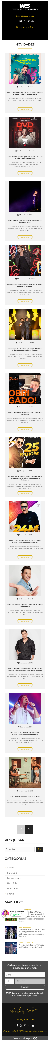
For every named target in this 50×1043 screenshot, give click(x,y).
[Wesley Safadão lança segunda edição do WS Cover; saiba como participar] (25, 261)
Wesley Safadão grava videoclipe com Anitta (25, 796)
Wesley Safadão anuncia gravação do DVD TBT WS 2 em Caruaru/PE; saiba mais (25, 157)
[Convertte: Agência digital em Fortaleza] (35, 1038)
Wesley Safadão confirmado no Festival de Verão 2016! (31, 946)
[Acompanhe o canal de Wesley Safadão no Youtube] (32, 21)
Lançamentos (14, 878)
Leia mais (25, 109)
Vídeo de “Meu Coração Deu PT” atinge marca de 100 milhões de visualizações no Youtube (31, 932)
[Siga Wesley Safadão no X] (24, 21)
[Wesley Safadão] (25, 7)
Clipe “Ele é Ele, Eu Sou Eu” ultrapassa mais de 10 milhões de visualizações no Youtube (25, 349)
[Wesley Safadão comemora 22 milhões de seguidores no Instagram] (25, 581)
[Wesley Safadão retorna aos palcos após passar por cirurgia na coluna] (25, 197)
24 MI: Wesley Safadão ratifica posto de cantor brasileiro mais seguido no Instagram (25, 541)
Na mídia (12, 883)
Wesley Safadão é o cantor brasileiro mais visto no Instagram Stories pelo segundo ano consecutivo (25, 669)
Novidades (13, 888)
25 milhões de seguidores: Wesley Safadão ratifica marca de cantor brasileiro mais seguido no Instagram (25, 478)
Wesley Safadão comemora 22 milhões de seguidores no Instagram (25, 605)
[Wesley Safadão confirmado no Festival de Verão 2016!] (11, 948)
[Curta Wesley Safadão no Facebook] (17, 21)
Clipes (10, 867)
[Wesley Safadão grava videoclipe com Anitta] (25, 773)
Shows (10, 893)
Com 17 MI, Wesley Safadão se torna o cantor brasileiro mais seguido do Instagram (25, 733)
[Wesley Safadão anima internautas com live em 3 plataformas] (25, 389)
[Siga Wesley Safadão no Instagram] (20, 21)
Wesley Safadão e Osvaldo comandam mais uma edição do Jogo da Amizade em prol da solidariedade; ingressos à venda (31, 916)
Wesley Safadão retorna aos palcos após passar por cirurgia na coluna (25, 221)
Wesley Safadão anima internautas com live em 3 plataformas (25, 413)
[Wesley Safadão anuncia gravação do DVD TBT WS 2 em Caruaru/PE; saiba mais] (25, 133)
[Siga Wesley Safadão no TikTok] (28, 21)
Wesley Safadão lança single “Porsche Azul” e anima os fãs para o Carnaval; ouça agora (25, 93)
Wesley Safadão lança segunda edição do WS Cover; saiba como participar (25, 285)
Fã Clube (12, 873)
